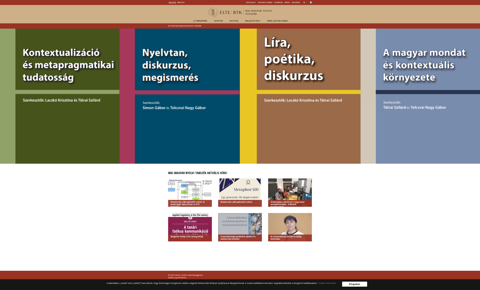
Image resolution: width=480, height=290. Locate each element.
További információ (327, 283)
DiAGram (296, 2)
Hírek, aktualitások (277, 21)
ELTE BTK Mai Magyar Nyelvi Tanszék (184, 26)
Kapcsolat (251, 2)
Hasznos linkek (265, 2)
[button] (305, 2)
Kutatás (234, 21)
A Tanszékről (200, 21)
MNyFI (287, 2)
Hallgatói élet (252, 21)
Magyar (172, 2)
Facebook (278, 2)
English (180, 2)
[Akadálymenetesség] (311, 2)
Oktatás (218, 21)
